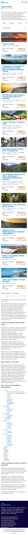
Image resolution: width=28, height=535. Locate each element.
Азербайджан (7, 418)
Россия (20, 23)
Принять (14, 533)
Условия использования (7, 525)
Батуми (9, 431)
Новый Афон (10, 409)
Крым (5, 421)
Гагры (8, 412)
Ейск (8, 391)
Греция (9, 442)
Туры (4, 8)
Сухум (8, 408)
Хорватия (9, 445)
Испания (9, 438)
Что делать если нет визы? (8, 522)
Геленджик (10, 399)
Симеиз (9, 428)
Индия (5, 447)
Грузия (4, 23)
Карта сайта (4, 527)
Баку (8, 419)
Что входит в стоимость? (7, 520)
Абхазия (11, 23)
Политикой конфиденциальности (18, 531)
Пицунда (9, 410)
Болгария (9, 437)
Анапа (8, 405)
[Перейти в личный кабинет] (22, 2)
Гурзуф (9, 426)
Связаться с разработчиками (8, 524)
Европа (6, 434)
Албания (9, 441)
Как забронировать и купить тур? (9, 518)
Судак (8, 422)
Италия (9, 440)
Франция (9, 435)
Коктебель (10, 425)
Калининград (10, 393)
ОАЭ (5, 448)
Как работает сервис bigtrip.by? (9, 517)
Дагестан (6, 413)
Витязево (9, 400)
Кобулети (9, 432)
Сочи (8, 397)
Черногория (10, 444)
